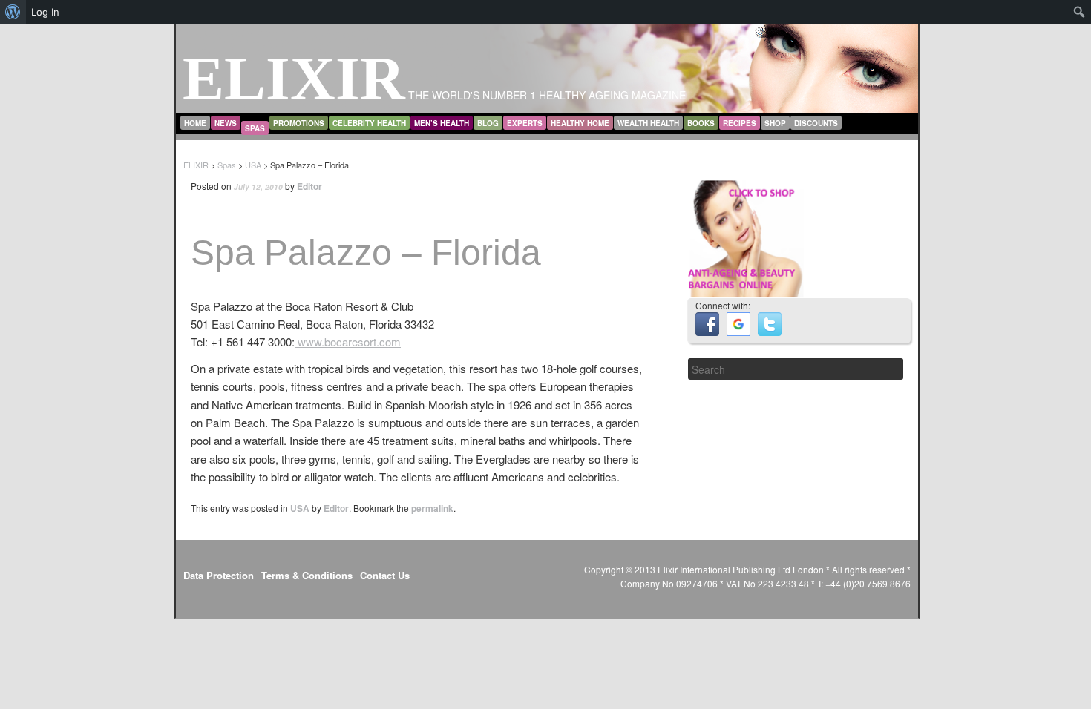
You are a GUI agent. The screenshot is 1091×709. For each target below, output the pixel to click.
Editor (309, 186)
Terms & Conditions (307, 575)
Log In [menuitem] (45, 12)
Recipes (739, 123)
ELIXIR (294, 78)
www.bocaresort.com (348, 341)
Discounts (816, 123)
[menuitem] (13, 12)
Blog (488, 123)
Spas (255, 128)
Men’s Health (441, 123)
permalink (432, 508)
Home (195, 123)
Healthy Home (580, 123)
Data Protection (218, 575)
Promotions (298, 123)
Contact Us (385, 575)
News (225, 123)
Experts (525, 123)
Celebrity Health (369, 123)
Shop (775, 123)
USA (299, 508)
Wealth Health (648, 123)
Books (701, 123)
